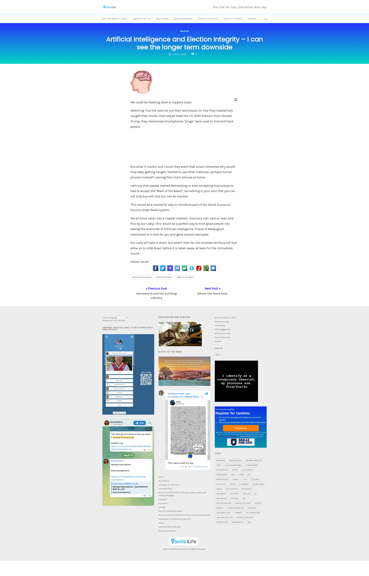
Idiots (232, 484)
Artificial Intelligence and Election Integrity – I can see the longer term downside (184, 43)
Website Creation (245, 517)
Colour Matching (233, 465)
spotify (258, 503)
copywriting (222, 470)
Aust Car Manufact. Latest (115, 19)
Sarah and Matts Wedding (169, 527)
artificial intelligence (142, 277)
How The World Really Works (170, 511)
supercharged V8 (235, 508)
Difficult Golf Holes (208, 19)
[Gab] (184, 268)
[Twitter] (163, 268)
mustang (234, 494)
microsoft (247, 489)
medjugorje (232, 489)
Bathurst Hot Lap (141, 19)
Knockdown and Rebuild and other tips (175, 519)
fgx (233, 475)
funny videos (222, 479)
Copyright (163, 499)
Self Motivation (223, 503)
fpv (248, 475)
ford (241, 475)
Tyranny (238, 513)
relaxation (221, 498)
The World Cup (223, 513)
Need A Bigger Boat (183, 19)
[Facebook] (156, 268)
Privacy (161, 523)
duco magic (247, 470)
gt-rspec (255, 479)
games (235, 479)
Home (161, 477)
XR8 (249, 522)
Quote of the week (233, 19)
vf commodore (253, 513)
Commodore (251, 465)
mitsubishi (221, 494)
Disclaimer (163, 503)
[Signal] (213, 268)
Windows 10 (237, 522)
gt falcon (221, 484)
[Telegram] (177, 268)
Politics (184, 31)
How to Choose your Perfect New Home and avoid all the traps (184, 515)
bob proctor (235, 460)
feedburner (221, 475)
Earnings (162, 507)
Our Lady (246, 494)
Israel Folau (258, 484)
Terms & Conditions (167, 531)
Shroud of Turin (243, 503)
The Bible (252, 508)
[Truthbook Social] (192, 268)
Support (252, 19)
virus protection (224, 517)
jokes (219, 489)
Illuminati (243, 484)
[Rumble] (206, 268)
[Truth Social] (170, 268)
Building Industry (254, 460)
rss (244, 498)
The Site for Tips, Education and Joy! (240, 7)
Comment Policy (165, 489)
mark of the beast (185, 277)
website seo (222, 522)
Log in (217, 354)
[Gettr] (199, 268)
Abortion (220, 460)
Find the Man (162, 19)
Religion (235, 498)
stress (219, 508)
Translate (121, 320)
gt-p (245, 479)
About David (164, 481)
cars (218, 465)
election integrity (164, 277)
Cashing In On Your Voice (169, 485)
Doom (235, 470)
